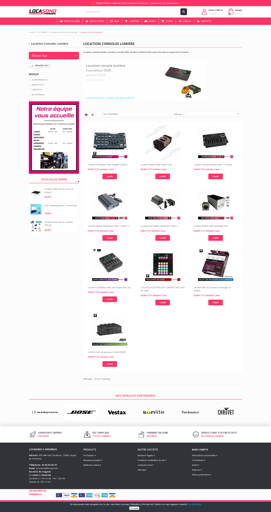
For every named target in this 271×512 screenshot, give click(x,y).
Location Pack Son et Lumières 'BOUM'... (58, 223)
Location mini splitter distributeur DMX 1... (160, 226)
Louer (110, 176)
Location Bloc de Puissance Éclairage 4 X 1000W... (212, 289)
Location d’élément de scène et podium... (58, 190)
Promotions (89, 455)
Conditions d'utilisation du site (151, 460)
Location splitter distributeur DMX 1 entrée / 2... (109, 226)
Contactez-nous (145, 465)
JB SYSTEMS (38, 94)
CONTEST (37, 89)
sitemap (142, 469)
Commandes (198, 460)
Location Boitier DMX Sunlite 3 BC (156, 164)
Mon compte (200, 449)
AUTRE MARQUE (40, 79)
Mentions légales (146, 455)
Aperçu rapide (109, 142)
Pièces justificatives (201, 474)
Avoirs (195, 465)
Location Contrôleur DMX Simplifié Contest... (108, 164)
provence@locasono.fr (47, 468)
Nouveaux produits (92, 460)
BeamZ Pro (38, 84)
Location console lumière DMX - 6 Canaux (213, 164)
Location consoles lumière (49, 44)
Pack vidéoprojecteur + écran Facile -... (60, 207)
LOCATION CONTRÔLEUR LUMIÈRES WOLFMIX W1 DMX (163, 289)
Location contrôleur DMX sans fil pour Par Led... (109, 287)
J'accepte (134, 508)
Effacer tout (40, 65)
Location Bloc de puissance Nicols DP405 (107, 352)
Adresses (196, 469)
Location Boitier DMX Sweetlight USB (211, 226)
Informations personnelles (204, 455)
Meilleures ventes (91, 465)
